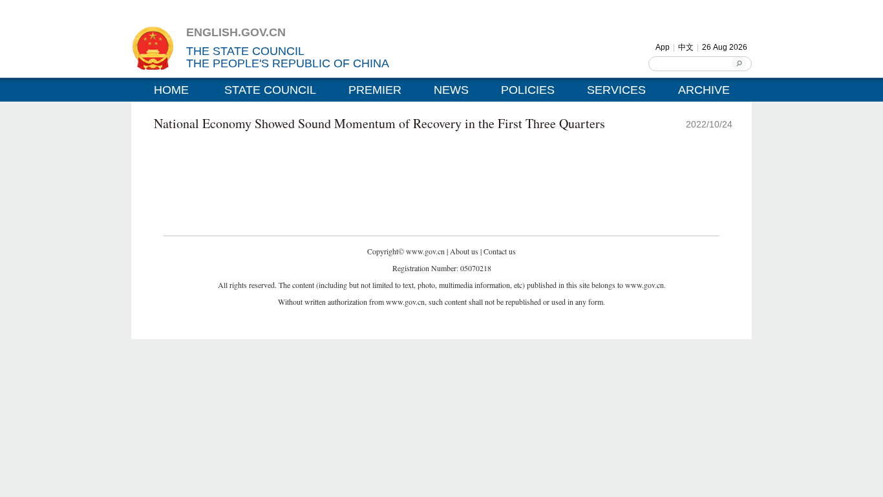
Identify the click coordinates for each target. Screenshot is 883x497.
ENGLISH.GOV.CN (236, 32)
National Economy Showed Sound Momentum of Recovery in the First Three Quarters (379, 123)
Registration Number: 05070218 (441, 268)
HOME (171, 89)
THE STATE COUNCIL (245, 51)
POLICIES (528, 89)
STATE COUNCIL (270, 89)
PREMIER (374, 89)
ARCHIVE (704, 89)
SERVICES (616, 89)
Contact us (500, 251)
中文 (686, 47)
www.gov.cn (425, 251)
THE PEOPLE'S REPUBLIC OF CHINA (287, 63)
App (662, 47)
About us (464, 251)
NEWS (451, 89)
